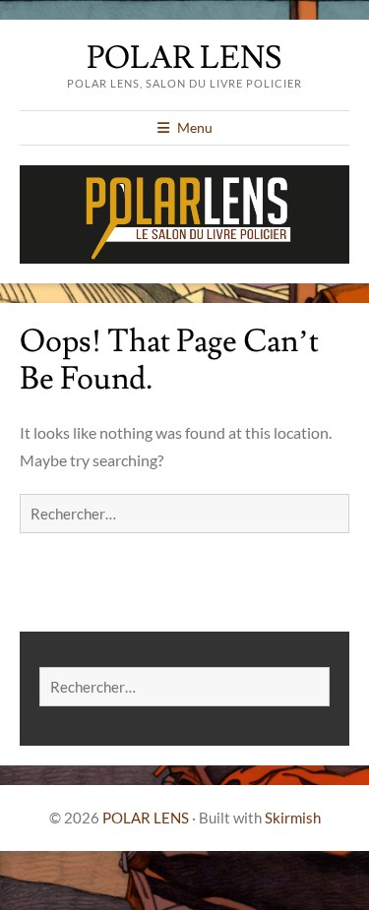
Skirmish (293, 817)
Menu (195, 127)
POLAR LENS (184, 58)
